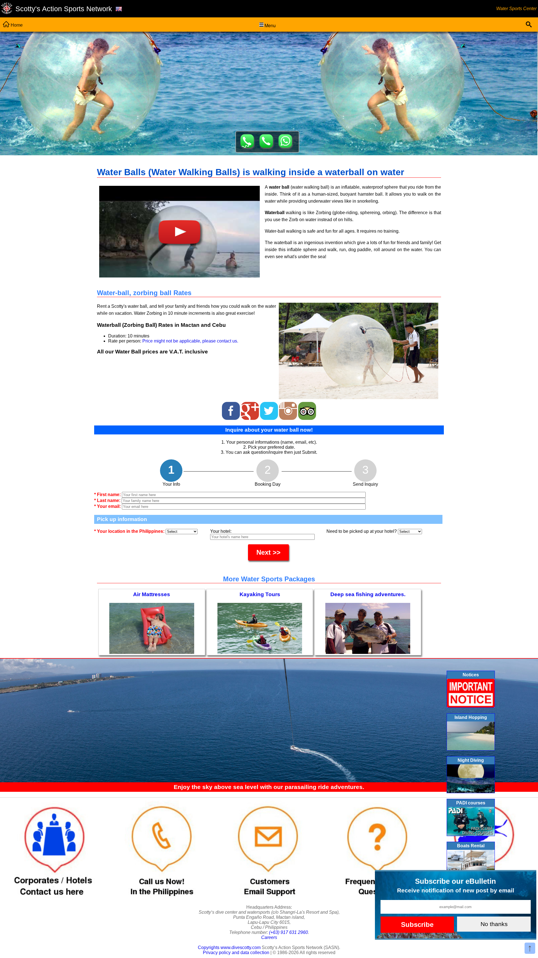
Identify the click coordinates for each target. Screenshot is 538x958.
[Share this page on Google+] (250, 409)
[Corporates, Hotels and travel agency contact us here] (54, 896)
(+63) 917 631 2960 (288, 932)
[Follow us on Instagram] (288, 409)
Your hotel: (220, 531)
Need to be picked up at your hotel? (362, 531)
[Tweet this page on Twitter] (269, 409)
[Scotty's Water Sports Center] (6, 9)
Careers (269, 937)
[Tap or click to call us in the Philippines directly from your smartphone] (161, 896)
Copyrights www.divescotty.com (229, 947)
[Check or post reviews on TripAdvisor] (307, 409)
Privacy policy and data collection (236, 952)
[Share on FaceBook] (231, 409)
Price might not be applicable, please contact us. (190, 341)
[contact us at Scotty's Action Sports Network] (269, 896)
